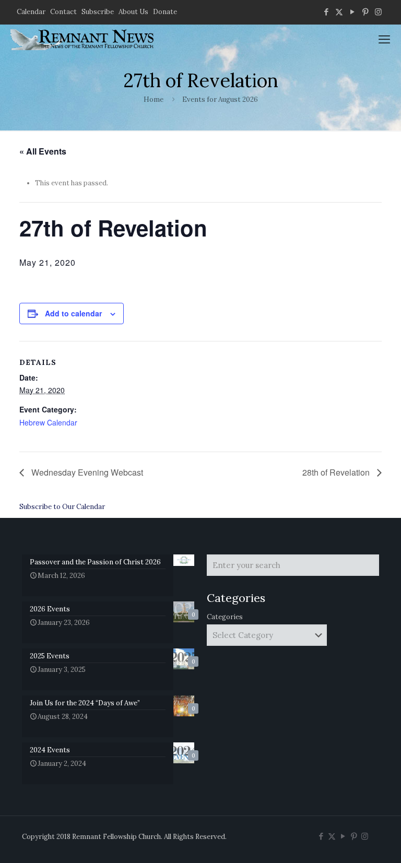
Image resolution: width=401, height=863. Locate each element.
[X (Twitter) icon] (339, 12)
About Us (133, 11)
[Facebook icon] (326, 12)
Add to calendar (73, 313)
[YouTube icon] (352, 12)
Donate (165, 11)
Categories (225, 616)
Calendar (31, 11)
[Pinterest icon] (365, 12)
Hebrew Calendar (48, 422)
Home (153, 99)
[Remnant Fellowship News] (83, 39)
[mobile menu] (384, 39)
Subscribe (97, 11)
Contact (63, 11)
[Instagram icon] (378, 12)
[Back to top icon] (351, 842)
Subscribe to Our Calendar (62, 506)
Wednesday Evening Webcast (86, 472)
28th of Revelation (337, 472)
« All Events (42, 151)
